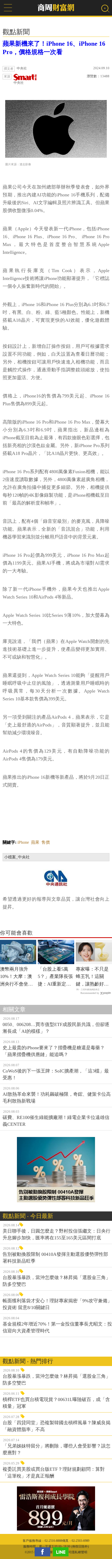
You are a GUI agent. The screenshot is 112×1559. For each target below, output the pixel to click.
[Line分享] (62, 1551)
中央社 (19, 83)
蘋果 (35, 842)
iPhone (23, 842)
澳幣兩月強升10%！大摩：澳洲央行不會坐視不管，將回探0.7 (17, 977)
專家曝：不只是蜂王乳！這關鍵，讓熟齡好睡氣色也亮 (92, 977)
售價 (45, 842)
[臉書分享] (44, 1551)
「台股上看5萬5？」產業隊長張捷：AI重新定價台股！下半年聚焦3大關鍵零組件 (55, 977)
